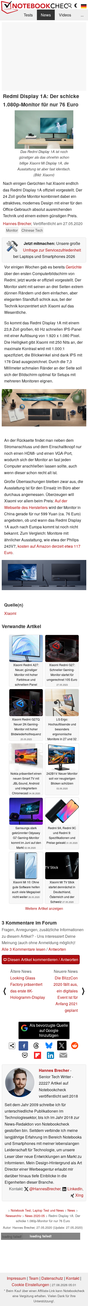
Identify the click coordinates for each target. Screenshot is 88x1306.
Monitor (12, 230)
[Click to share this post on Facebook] (23, 1046)
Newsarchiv (13, 1215)
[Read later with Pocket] (24, 1055)
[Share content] (12, 1045)
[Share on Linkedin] (50, 1055)
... (82, 15)
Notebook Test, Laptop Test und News (37, 1210)
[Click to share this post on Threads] (36, 1046)
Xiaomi (10, 613)
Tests (28, 15)
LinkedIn (74, 1189)
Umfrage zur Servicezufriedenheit (52, 250)
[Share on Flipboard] (37, 1055)
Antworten (57, 949)
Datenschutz (52, 1278)
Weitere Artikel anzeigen (44, 908)
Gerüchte (74, 267)
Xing (78, 1195)
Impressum (16, 1278)
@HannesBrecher (44, 1189)
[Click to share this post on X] (61, 1045)
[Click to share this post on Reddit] (74, 1045)
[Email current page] (63, 1055)
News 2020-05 (35, 1215)
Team (33, 1278)
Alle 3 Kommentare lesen (23, 949)
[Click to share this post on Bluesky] (49, 1046)
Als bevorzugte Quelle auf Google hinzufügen (49, 1030)
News (46, 15)
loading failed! (12, 1236)
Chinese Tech (32, 230)
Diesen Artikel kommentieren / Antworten (42, 959)
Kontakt (72, 1278)
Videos (65, 15)
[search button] (70, 5)
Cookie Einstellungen (30, 1284)
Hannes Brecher (17, 223)
